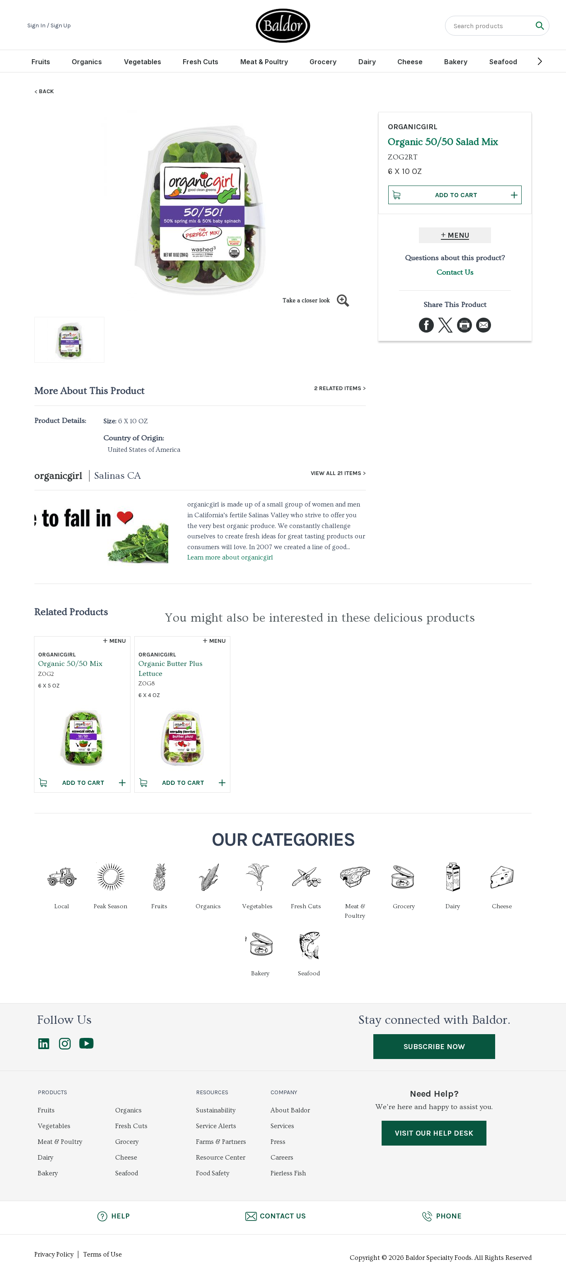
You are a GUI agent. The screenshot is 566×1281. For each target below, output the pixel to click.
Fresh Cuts (200, 62)
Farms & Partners (221, 1142)
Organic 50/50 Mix (70, 663)
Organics (87, 62)
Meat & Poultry (264, 62)
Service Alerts (216, 1126)
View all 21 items (336, 473)
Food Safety (212, 1173)
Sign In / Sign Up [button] (49, 25)
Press (278, 1142)
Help (120, 1216)
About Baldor (290, 1110)
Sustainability (215, 1110)
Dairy (367, 62)
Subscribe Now (434, 1046)
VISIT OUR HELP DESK (434, 1133)
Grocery (323, 62)
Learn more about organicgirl (230, 557)
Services (282, 1126)
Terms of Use (102, 1254)
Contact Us (455, 272)
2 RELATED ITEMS (337, 388)
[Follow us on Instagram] (65, 1047)
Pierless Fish (288, 1173)
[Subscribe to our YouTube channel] (86, 1046)
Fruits (40, 62)
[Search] (539, 25)
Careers (282, 1157)
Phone (449, 1216)
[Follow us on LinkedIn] (43, 1047)
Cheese (410, 62)
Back (46, 91)
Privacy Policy (53, 1254)
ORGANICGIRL (413, 126)
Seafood (503, 62)
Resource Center (220, 1157)
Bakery (455, 62)
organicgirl (58, 475)
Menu (458, 235)
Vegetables (142, 62)
